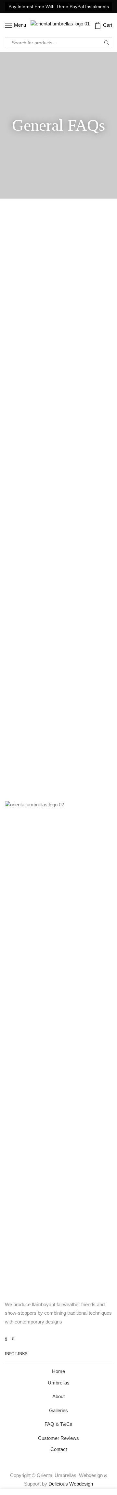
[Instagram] (13, 1338)
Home (58, 1371)
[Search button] (106, 42)
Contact (58, 1449)
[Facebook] (6, 1338)
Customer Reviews (58, 1438)
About (58, 1396)
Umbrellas (59, 1382)
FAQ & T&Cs (58, 1424)
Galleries (58, 1410)
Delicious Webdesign (70, 1484)
